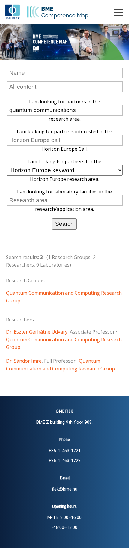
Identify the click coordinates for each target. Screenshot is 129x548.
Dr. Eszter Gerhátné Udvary (37, 332)
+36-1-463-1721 (65, 450)
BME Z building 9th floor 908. (64, 422)
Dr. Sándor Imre (24, 361)
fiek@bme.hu (64, 489)
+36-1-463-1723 (65, 460)
